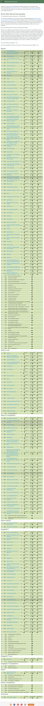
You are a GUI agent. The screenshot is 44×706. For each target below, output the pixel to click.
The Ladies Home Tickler (11, 88)
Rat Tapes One (10, 151)
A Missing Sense (10, 447)
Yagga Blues (9, 558)
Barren (8, 394)
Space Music (9, 183)
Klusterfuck (8, 659)
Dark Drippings (9, 231)
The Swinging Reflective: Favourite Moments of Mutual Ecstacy (12, 460)
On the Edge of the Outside (12, 606)
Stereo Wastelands (10, 148)
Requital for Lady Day (11, 222)
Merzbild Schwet (10, 56)
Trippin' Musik (9, 244)
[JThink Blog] (11, 704)
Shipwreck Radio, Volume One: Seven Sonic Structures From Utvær (13, 127)
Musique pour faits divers (11, 586)
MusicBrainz (13, 7)
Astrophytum (9, 382)
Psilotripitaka (9, 437)
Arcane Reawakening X (11, 391)
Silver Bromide (9, 212)
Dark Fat (8, 228)
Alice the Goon (10, 561)
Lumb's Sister (9, 206)
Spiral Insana (9, 75)
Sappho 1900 (9, 625)
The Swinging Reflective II (12, 495)
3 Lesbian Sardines (10, 398)
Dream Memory (9, 369)
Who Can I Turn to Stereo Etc (12, 482)
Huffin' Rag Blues (10, 167)
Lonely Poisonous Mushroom (12, 583)
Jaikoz (39, 9)
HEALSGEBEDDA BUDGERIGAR (13, 267)
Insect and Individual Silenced (12, 62)
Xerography (8, 215)
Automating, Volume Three (12, 479)
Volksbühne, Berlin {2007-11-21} (13, 401)
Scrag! (7, 78)
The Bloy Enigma (10, 628)
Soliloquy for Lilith (10, 81)
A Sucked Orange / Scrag (11, 486)
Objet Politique (9, 596)
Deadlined (9, 254)
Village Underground (10, 410)
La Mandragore (9, 615)
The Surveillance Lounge (11, 187)
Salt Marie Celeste (10, 113)
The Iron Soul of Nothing (11, 526)
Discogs (20, 7)
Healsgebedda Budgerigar (12, 622)
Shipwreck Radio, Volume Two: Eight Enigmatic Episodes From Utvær (13, 138)
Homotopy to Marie (10, 65)
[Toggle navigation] (41, 1)
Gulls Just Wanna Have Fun (12, 209)
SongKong (33, 9)
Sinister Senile (9, 545)
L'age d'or (9, 353)
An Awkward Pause (10, 101)
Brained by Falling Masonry (12, 532)
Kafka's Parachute (10, 590)
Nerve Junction (9, 388)
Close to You (9, 580)
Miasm (7, 378)
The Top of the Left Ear (12, 603)
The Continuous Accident (11, 171)
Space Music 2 (9, 199)
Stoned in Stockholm (11, 407)
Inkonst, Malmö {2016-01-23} (13, 404)
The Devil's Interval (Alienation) (13, 508)
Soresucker (8, 548)
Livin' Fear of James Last (12, 470)
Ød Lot (8, 193)
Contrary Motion (10, 375)
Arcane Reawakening (10, 599)
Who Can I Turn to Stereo (11, 94)
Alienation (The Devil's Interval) (13, 609)
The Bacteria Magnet (11, 574)
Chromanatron (9, 219)
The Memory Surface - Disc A (13, 196)
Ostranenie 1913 (9, 69)
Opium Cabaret (9, 251)
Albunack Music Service (10, 1)
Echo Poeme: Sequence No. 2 (13, 131)
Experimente (9, 241)
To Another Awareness (11, 593)
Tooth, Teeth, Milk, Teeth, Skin (13, 161)
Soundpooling (9, 366)
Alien (8, 554)
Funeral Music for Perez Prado (13, 463)
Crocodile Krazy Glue (11, 466)
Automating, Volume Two (11, 427)
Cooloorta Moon (10, 542)
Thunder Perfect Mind (11, 85)
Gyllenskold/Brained (10, 434)
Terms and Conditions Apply (12, 492)
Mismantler (8, 257)
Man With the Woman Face (12, 104)
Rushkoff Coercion (10, 577)
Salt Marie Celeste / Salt (12, 502)
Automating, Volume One (11, 418)
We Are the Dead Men (11, 631)
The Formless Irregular (11, 697)
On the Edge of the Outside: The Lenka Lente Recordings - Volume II (12, 512)
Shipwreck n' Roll (10, 612)
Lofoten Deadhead (11, 123)
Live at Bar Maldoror (10, 359)
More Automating (10, 476)
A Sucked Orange (10, 424)
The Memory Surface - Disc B (13, 190)
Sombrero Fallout (10, 385)
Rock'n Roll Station (10, 91)
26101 (15, 21)
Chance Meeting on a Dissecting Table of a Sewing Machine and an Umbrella (12, 52)
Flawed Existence (10, 473)
